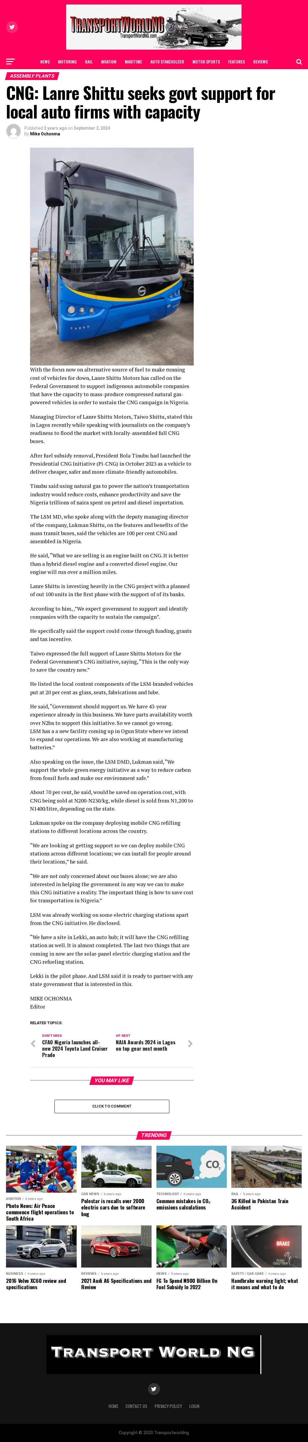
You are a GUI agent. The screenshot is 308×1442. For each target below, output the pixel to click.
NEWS (45, 61)
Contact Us (174, 77)
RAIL (89, 61)
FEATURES (236, 61)
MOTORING (67, 61)
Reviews (260, 61)
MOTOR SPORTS (206, 61)
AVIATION (108, 61)
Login (194, 1406)
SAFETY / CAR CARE (139, 77)
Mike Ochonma (45, 133)
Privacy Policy (168, 1406)
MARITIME (133, 61)
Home (113, 1406)
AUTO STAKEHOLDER (167, 61)
